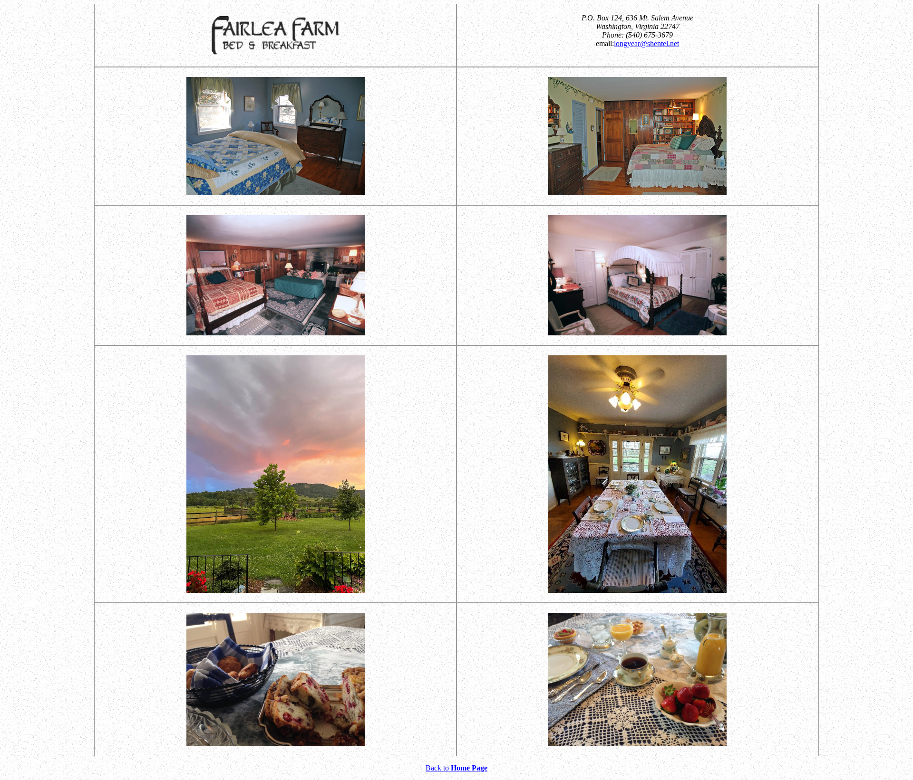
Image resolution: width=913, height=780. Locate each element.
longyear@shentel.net (646, 43)
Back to (456, 768)
